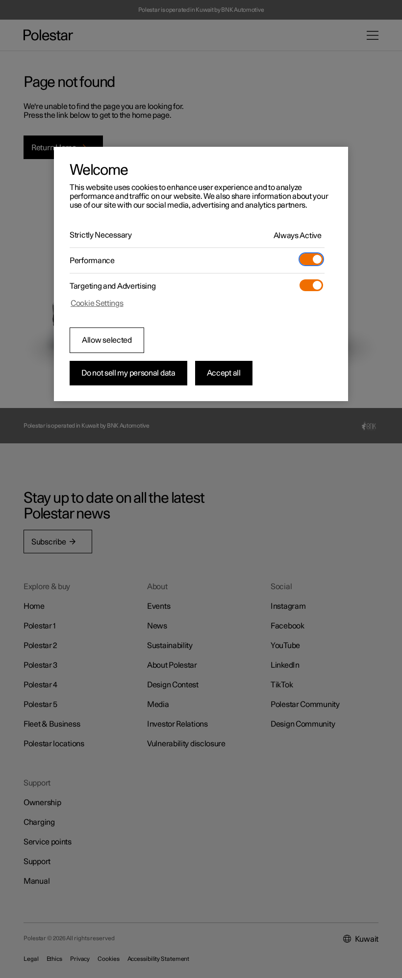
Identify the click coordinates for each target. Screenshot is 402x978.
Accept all (224, 373)
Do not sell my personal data (128, 373)
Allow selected (107, 340)
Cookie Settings (97, 303)
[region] (201, 274)
